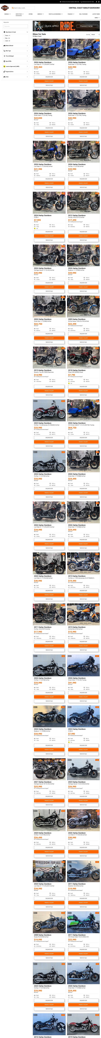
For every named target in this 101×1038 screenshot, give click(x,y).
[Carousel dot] (43, 58)
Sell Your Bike (83, 14)
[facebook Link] (96, 2)
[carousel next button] (64, 49)
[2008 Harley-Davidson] (49, 922)
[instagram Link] (99, 2)
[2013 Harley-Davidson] (83, 563)
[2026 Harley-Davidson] (49, 50)
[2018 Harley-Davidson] (83, 357)
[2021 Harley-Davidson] (49, 769)
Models (6, 14)
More (96, 17)
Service (40, 14)
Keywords (6, 22)
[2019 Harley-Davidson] (83, 1024)
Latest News (96, 14)
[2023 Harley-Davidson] (49, 410)
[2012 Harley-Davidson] (83, 203)
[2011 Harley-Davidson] (49, 614)
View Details (49, 85)
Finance (70, 14)
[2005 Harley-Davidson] (83, 307)
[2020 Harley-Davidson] (49, 820)
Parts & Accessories (55, 14)
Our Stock (19, 14)
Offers (30, 14)
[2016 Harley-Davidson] (49, 1024)
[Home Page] (5, 8)
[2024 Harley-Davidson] (49, 203)
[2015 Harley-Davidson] (49, 357)
